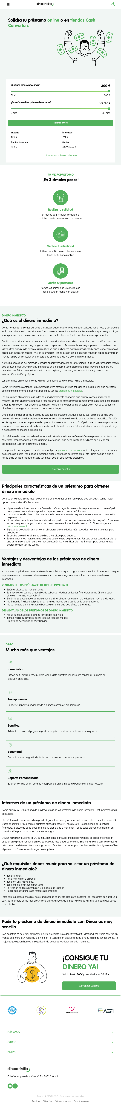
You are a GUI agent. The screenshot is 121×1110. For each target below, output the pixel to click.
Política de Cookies (41, 559)
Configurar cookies (28, 582)
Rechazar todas (76, 579)
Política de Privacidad (59, 544)
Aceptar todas (76, 586)
